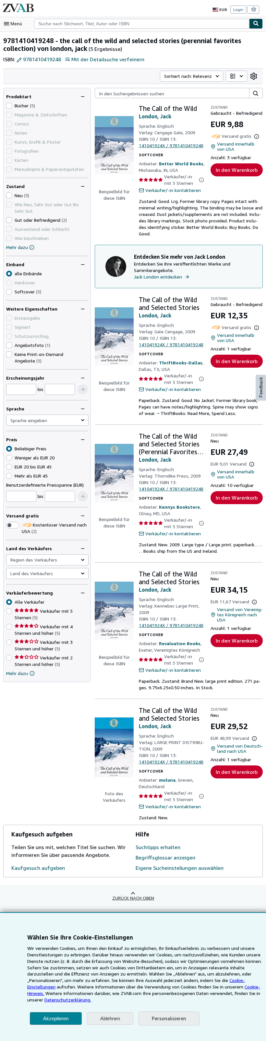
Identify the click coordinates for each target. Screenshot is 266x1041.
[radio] (9, 292)
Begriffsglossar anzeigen (165, 857)
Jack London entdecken (158, 276)
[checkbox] (9, 106)
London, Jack (155, 116)
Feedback (260, 387)
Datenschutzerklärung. (67, 999)
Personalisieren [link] (169, 1018)
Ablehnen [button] (110, 1018)
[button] (83, 389)
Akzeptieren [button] (55, 1018)
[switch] (12, 525)
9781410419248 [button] (42, 59)
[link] (253, 76)
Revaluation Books (179, 643)
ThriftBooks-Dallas (180, 362)
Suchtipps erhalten (158, 847)
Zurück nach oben (133, 898)
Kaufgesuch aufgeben (38, 868)
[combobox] (141, 24)
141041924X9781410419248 (171, 145)
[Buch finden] (255, 24)
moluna (167, 780)
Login (238, 9)
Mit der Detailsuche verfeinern (107, 59)
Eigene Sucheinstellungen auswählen (180, 868)
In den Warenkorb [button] (237, 170)
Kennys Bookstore (179, 507)
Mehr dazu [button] (17, 673)
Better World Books (181, 163)
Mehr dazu (17, 247)
